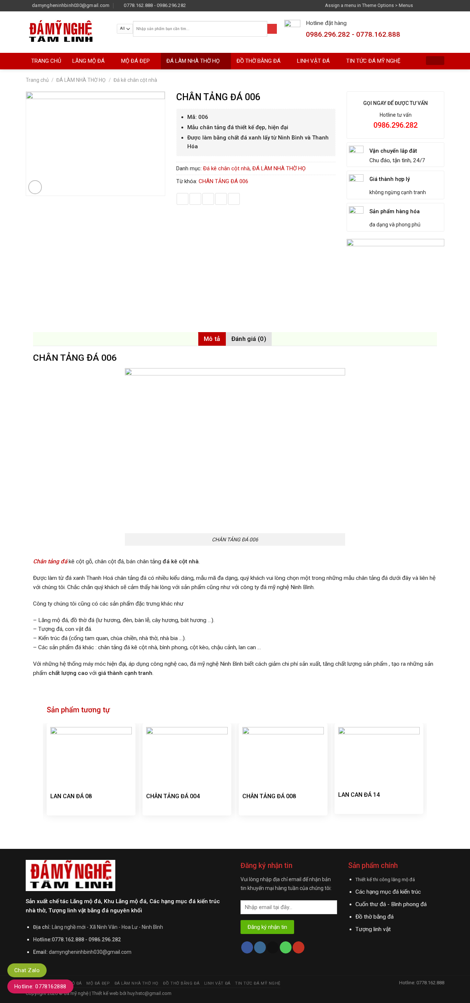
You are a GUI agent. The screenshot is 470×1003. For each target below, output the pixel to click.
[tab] (212, 339)
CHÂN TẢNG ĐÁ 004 (173, 796)
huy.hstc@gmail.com (148, 993)
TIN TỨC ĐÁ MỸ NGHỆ (373, 61)
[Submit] (272, 29)
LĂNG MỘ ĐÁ (88, 61)
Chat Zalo (27, 970)
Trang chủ (37, 80)
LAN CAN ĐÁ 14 (359, 794)
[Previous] (47, 782)
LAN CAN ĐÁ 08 (71, 796)
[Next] (423, 782)
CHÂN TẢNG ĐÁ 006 (223, 181)
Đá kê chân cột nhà (135, 80)
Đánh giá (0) (248, 338)
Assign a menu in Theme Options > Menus (369, 5)
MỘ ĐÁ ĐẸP (135, 61)
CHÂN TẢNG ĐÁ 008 (269, 796)
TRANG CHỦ (46, 61)
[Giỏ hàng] (435, 60)
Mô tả (212, 338)
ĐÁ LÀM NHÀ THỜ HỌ (193, 61)
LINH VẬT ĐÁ (313, 61)
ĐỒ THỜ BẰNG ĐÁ (258, 61)
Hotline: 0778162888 (40, 986)
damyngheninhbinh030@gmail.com (90, 952)
